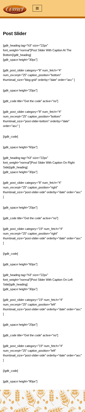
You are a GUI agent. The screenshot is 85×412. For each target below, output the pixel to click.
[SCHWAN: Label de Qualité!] (15, 9)
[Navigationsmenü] (37, 8)
